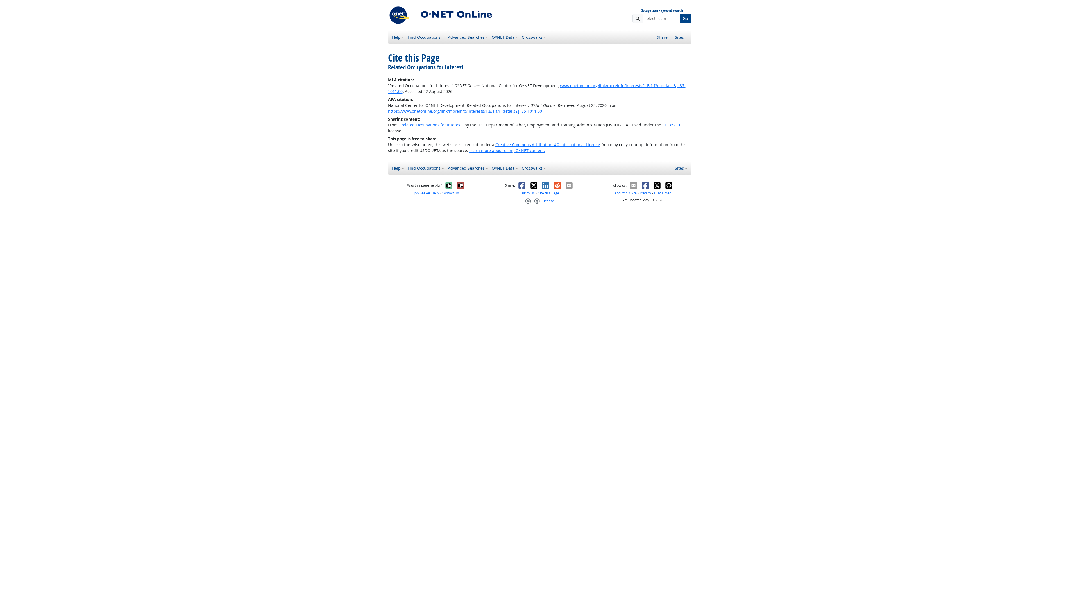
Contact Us (450, 193)
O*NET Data (503, 37)
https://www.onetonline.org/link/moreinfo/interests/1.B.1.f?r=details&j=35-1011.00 (465, 111)
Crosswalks (532, 37)
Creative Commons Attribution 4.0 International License (547, 144)
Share (662, 37)
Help (396, 37)
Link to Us (527, 193)
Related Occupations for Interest (431, 125)
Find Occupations (424, 37)
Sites (679, 37)
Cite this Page (548, 193)
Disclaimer (662, 193)
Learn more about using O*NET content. (507, 150)
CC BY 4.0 (671, 125)
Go (685, 18)
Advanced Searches (466, 37)
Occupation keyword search (662, 10)
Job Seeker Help (426, 193)
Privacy (645, 193)
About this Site (625, 193)
